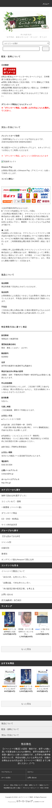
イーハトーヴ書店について (13, 571)
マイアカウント (6, 772)
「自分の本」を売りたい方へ (14, 577)
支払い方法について (16, 785)
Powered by (12, 802)
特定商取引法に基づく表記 (12, 788)
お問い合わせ (7, 594)
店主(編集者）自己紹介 (11, 600)
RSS (41, 788)
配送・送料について (31, 785)
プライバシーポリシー (29, 788)
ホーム (6, 785)
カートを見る (6, 777)
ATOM (46, 788)
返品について (44, 785)
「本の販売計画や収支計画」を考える (17, 588)
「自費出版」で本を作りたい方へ (16, 583)
